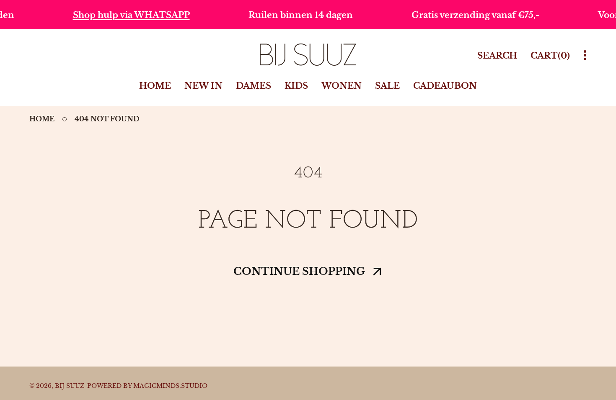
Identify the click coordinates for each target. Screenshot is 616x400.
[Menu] (585, 55)
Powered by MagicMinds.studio (147, 386)
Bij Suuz (70, 386)
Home (41, 119)
